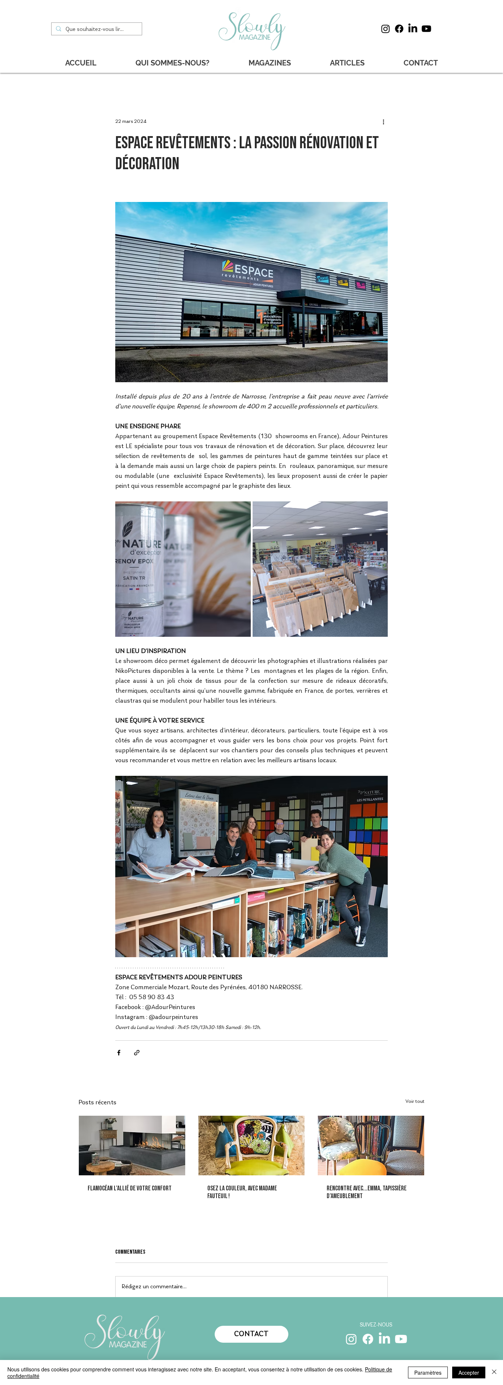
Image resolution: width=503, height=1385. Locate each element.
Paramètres (428, 1372)
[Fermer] (494, 1372)
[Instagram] (385, 28)
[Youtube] (426, 28)
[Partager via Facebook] (118, 1052)
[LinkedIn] (412, 28)
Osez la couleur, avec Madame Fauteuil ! (242, 1192)
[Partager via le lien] (136, 1052)
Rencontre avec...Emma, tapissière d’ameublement (367, 1192)
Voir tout (415, 1101)
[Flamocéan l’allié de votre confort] (132, 1145)
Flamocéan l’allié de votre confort (130, 1188)
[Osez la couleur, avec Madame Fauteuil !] (251, 1145)
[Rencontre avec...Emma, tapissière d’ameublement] (371, 1145)
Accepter (468, 1372)
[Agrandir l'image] (183, 569)
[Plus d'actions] (383, 121)
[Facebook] (399, 28)
